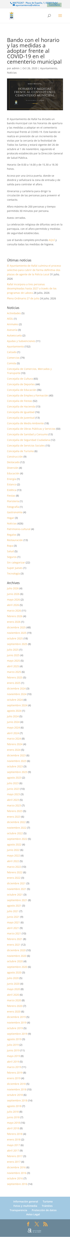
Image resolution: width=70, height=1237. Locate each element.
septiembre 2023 (17, 772)
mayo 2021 (13, 922)
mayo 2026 (13, 599)
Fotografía (13, 507)
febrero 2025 (14, 677)
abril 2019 (13, 1061)
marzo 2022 (14, 866)
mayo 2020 (13, 989)
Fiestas (11, 495)
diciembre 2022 (16, 822)
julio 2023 (13, 783)
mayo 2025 (13, 660)
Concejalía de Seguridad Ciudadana (28, 440)
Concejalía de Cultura (20, 378)
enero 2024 (13, 749)
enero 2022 (13, 877)
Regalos (11, 534)
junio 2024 (13, 722)
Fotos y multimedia (25, 1206)
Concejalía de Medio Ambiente (25, 423)
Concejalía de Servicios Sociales (26, 445)
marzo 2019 (14, 1067)
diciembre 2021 (16, 883)
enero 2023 (13, 816)
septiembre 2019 (17, 1033)
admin (16, 68)
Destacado (13, 462)
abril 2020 (13, 994)
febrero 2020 (14, 1006)
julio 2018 (13, 1111)
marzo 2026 (14, 610)
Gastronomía (14, 512)
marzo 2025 (14, 672)
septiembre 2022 (17, 839)
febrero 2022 (14, 872)
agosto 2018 (14, 1106)
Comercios (13, 357)
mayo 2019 (13, 1056)
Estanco (11, 484)
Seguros (12, 557)
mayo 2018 (13, 1122)
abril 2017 (13, 1150)
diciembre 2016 (16, 1167)
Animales (12, 324)
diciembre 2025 (16, 627)
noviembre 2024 (16, 694)
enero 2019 (13, 1078)
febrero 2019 (14, 1072)
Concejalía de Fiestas (19, 401)
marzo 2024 (14, 738)
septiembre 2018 (17, 1100)
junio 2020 (13, 983)
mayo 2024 (13, 727)
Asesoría (12, 330)
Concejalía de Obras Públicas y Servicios (31, 428)
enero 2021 (13, 944)
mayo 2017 (13, 1145)
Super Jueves (15, 568)
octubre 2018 (15, 1095)
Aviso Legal (33, 1214)
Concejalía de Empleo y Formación (27, 395)
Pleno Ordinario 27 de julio (23, 298)
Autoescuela (14, 335)
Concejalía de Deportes (21, 384)
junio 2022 (13, 850)
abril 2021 (13, 928)
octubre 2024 (15, 699)
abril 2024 (13, 733)
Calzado (12, 352)
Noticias (12, 72)
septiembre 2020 (17, 967)
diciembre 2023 (16, 755)
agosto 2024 (14, 710)
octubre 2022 (15, 833)
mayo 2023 (13, 794)
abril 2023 (13, 800)
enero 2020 (13, 1011)
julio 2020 (13, 978)
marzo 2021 (14, 933)
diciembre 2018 (16, 1084)
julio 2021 (13, 911)
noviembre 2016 (16, 1173)
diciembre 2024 (16, 688)
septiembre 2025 (17, 644)
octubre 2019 (15, 1028)
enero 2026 (13, 621)
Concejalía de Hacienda (21, 406)
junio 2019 (13, 1050)
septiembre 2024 (17, 705)
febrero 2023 (14, 811)
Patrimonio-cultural (18, 529)
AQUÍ (52, 240)
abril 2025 (13, 666)
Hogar (10, 518)
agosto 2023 (14, 777)
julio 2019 (13, 1044)
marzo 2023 (14, 805)
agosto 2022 (14, 844)
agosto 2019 (14, 1039)
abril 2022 (13, 861)
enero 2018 (13, 1139)
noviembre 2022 (16, 827)
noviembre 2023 (16, 761)
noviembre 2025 (16, 632)
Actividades (14, 313)
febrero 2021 (14, 939)
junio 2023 (13, 789)
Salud (10, 551)
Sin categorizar (16, 562)
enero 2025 (13, 683)
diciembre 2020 (16, 950)
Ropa (10, 545)
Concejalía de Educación (21, 390)
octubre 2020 (15, 961)
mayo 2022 (13, 855)
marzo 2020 (14, 1000)
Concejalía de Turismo (20, 451)
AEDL (10, 318)
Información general (25, 1201)
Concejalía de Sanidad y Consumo (27, 434)
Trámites (47, 1206)
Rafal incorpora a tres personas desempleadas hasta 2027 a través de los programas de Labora (32, 289)
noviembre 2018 (16, 1089)
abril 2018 (13, 1128)
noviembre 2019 (16, 1022)
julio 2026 (13, 588)
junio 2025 (13, 655)
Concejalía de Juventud (21, 417)
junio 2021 (13, 916)
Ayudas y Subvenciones (21, 341)
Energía (11, 479)
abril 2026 (13, 605)
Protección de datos (44, 1210)
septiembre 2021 (17, 900)
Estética (11, 490)
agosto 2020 (14, 972)
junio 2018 (13, 1117)
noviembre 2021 (16, 889)
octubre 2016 (15, 1178)
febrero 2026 (14, 616)
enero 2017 (13, 1161)
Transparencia (18, 1210)
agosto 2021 (14, 905)
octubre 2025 (15, 638)
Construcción (15, 456)
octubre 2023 (15, 766)
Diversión (12, 467)
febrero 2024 (14, 744)
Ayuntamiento (48, 68)
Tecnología (13, 573)
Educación (13, 473)
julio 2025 (13, 649)
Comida (11, 363)
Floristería (13, 501)
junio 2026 (13, 594)
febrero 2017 (14, 1156)
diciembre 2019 (16, 1017)
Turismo (48, 1201)
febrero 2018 (14, 1134)
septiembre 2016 (17, 1184)
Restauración (15, 540)
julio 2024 (13, 716)
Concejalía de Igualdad (20, 412)
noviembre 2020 (16, 956)
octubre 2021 (15, 894)
